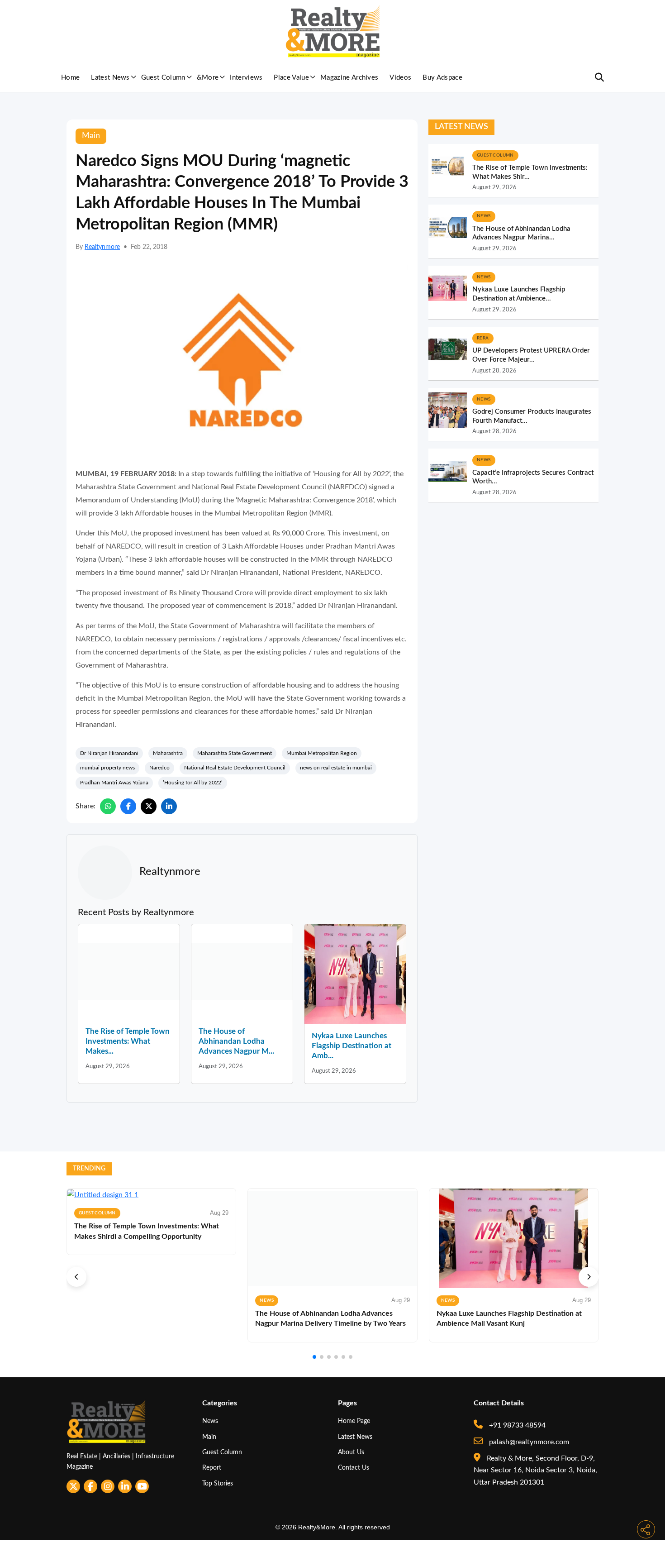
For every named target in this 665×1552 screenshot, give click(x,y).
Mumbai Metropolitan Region (321, 753)
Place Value (291, 77)
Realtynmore (102, 247)
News (210, 1421)
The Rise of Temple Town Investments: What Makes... (128, 1041)
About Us (351, 1452)
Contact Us (353, 1467)
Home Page (354, 1421)
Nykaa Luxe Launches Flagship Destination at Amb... (351, 1046)
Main (209, 1436)
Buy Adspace (442, 77)
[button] (76, 1277)
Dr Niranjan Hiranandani (109, 753)
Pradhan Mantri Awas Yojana (114, 782)
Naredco (159, 767)
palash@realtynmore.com (528, 1442)
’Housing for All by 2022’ (193, 782)
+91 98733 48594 (516, 1425)
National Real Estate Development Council (234, 767)
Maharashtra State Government (234, 753)
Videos (400, 77)
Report (211, 1467)
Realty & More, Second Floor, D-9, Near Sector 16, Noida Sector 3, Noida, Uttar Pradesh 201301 (535, 1470)
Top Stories (217, 1483)
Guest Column (163, 77)
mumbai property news (107, 767)
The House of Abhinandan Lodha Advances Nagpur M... (236, 1041)
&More (208, 77)
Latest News (110, 77)
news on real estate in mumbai (336, 767)
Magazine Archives (349, 77)
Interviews (246, 77)
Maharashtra (168, 753)
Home (70, 77)
